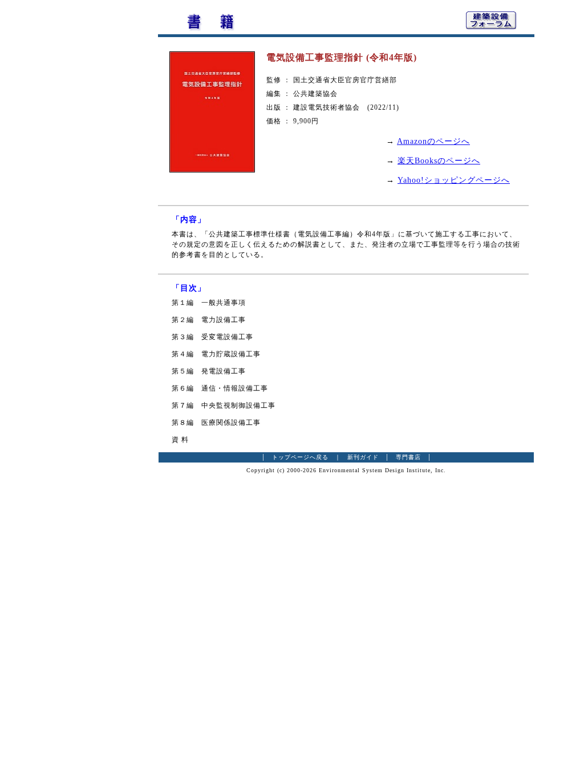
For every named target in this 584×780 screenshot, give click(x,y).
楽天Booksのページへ (439, 160)
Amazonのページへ (433, 141)
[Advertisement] (95, 180)
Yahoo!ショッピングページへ (454, 180)
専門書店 (408, 457)
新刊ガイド (363, 457)
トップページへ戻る (300, 457)
